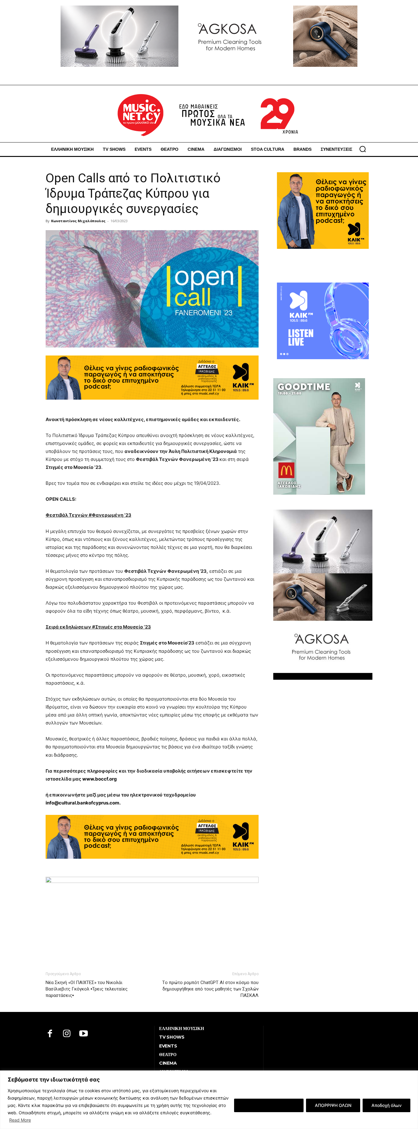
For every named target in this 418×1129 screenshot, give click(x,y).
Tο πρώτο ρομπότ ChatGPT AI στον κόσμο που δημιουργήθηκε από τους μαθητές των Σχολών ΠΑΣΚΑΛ (210, 989)
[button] (362, 149)
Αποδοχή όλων (386, 1105)
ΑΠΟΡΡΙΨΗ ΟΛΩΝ (333, 1105)
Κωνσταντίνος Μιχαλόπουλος (78, 221)
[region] (209, 1099)
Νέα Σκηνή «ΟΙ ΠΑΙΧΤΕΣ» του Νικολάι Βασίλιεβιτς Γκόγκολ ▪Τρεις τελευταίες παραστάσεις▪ (87, 989)
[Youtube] (84, 1034)
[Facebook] (50, 1034)
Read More (20, 1120)
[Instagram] (67, 1034)
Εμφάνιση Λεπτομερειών (269, 1105)
